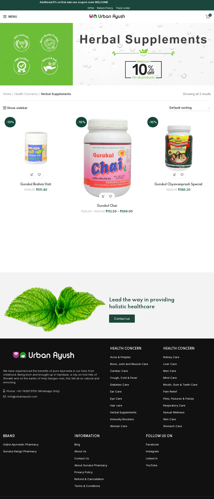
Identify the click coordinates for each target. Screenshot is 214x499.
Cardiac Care (119, 370)
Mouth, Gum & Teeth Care (180, 384)
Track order (123, 8)
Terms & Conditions (87, 486)
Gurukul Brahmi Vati (35, 184)
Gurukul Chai (107, 206)
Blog (77, 444)
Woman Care (118, 426)
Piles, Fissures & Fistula (178, 398)
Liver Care (170, 364)
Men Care (169, 370)
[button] (32, 174)
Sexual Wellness (174, 412)
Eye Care (116, 398)
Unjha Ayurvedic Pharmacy (20, 444)
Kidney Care (171, 357)
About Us (80, 451)
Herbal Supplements (123, 412)
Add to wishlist (39, 174)
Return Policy (105, 8)
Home (7, 94)
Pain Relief (170, 391)
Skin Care (169, 419)
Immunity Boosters (122, 419)
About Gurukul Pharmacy (90, 465)
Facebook (152, 444)
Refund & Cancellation (89, 479)
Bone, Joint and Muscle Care (129, 364)
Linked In (152, 458)
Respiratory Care (174, 405)
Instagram (152, 451)
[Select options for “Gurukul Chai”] (103, 196)
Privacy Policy (83, 472)
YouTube (151, 465)
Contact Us (81, 458)
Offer (91, 8)
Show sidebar (17, 108)
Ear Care (116, 391)
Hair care (116, 405)
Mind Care (170, 377)
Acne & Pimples (120, 357)
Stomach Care (172, 426)
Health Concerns (26, 94)
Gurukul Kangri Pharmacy (20, 451)
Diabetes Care (119, 384)
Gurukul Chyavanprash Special (178, 184)
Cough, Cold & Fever (123, 377)
